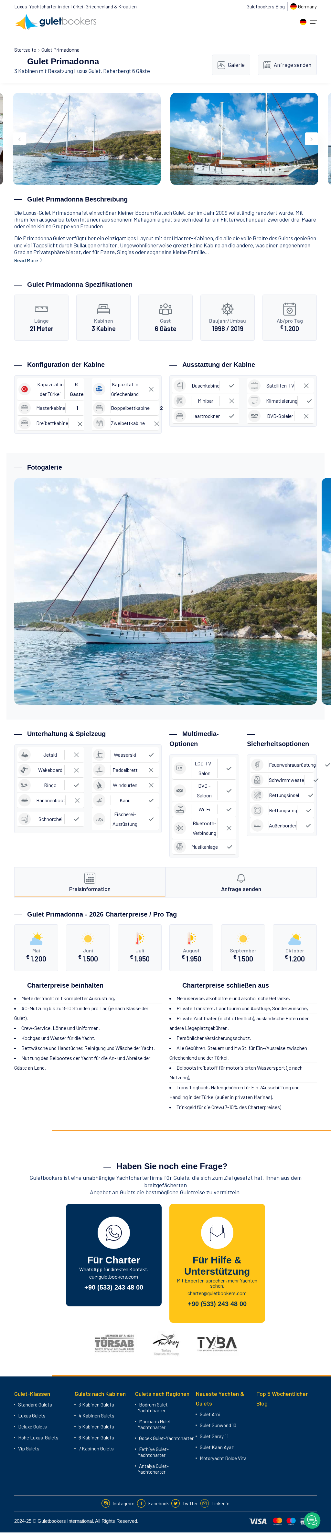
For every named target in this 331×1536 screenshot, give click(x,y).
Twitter (190, 1503)
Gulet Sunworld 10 (218, 1425)
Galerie (236, 64)
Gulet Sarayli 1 (214, 1436)
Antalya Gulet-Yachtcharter (153, 1469)
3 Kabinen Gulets (96, 1404)
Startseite (25, 50)
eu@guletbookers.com (113, 1276)
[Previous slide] (19, 138)
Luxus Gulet (87, 70)
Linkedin (220, 1503)
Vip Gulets (28, 1448)
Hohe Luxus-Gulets (38, 1437)
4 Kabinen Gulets (96, 1415)
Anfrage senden (292, 64)
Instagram (123, 1503)
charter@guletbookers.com (217, 1293)
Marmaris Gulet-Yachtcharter (155, 1424)
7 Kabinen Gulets (96, 1448)
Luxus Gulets (32, 1415)
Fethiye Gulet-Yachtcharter (153, 1452)
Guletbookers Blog (266, 6)
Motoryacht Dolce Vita (223, 1458)
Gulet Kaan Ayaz (217, 1447)
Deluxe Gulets (32, 1426)
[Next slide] (311, 138)
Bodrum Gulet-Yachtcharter (154, 1407)
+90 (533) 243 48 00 (113, 1287)
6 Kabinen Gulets (96, 1437)
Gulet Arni (210, 1414)
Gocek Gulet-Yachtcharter (166, 1438)
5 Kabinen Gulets (96, 1426)
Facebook (158, 1503)
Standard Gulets (35, 1404)
